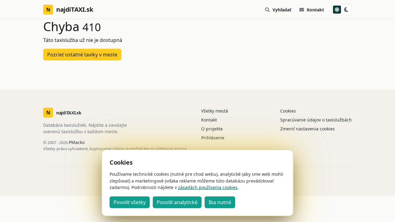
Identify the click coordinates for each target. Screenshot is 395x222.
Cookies (288, 111)
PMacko (77, 142)
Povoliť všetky (130, 202)
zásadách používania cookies (208, 187)
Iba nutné (220, 202)
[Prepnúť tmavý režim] (341, 9)
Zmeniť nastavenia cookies (307, 129)
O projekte (212, 129)
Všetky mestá (214, 111)
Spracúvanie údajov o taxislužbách (316, 120)
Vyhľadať (281, 10)
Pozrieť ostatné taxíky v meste (82, 54)
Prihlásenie (212, 138)
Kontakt (315, 10)
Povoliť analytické (177, 202)
